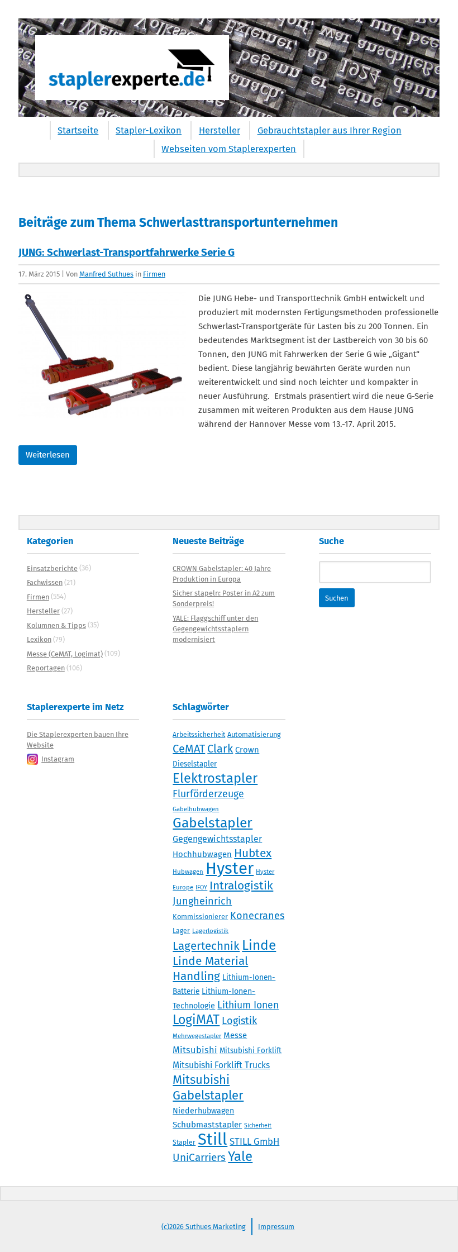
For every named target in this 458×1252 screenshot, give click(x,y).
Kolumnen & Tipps (56, 625)
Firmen (154, 274)
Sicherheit (257, 1125)
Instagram (57, 759)
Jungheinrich (202, 901)
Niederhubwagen (203, 1111)
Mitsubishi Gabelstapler (208, 1087)
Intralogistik (241, 885)
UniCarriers (199, 1157)
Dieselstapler (195, 764)
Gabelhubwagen (196, 809)
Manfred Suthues (106, 274)
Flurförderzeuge (208, 794)
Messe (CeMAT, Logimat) (65, 654)
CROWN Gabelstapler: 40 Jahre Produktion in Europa (222, 573)
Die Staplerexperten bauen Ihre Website (77, 739)
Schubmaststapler (207, 1125)
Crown (247, 750)
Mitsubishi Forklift (251, 1050)
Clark (220, 748)
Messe (235, 1035)
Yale (240, 1156)
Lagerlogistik (210, 931)
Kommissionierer (200, 916)
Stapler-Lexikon (149, 130)
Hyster (230, 868)
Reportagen (46, 668)
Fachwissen (45, 582)
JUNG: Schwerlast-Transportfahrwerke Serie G (126, 252)
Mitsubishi (195, 1050)
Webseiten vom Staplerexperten (228, 149)
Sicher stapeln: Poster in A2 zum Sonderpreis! (224, 598)
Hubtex (252, 853)
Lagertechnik (206, 946)
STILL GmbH (254, 1141)
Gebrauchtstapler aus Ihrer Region (329, 130)
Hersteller (219, 130)
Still (212, 1139)
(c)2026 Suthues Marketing (203, 1226)
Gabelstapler (212, 823)
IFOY (201, 887)
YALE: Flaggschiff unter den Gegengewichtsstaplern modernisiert (215, 629)
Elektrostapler (215, 778)
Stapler (184, 1142)
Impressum (276, 1226)
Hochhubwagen (202, 854)
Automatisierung (254, 734)
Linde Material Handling (210, 968)
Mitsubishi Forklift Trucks (221, 1065)
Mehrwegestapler (197, 1036)
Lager (181, 931)
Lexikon (39, 639)
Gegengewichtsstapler (217, 839)
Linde (259, 945)
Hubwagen (188, 871)
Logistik (239, 1021)
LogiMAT (196, 1019)
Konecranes (257, 916)
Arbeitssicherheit (199, 735)
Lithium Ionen (248, 1005)
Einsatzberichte (52, 568)
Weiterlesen (48, 455)
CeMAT (189, 748)
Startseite (78, 130)
